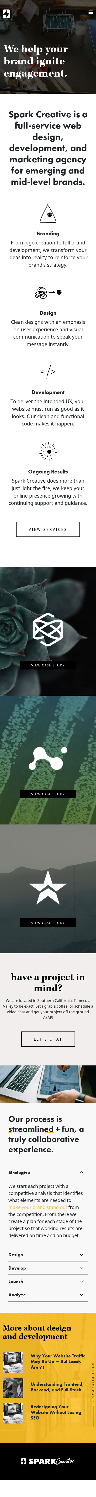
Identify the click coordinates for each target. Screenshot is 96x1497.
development (37, 148)
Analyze (17, 1295)
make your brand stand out (37, 1207)
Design (15, 1255)
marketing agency (48, 159)
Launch (15, 1281)
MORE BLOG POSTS (93, 1383)
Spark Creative (6, 13)
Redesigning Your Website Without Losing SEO (56, 1412)
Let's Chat (48, 1039)
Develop (17, 1268)
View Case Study (48, 665)
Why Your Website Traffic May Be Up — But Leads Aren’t (58, 1361)
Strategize (19, 1172)
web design (57, 131)
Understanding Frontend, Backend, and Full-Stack (57, 1387)
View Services (48, 529)
